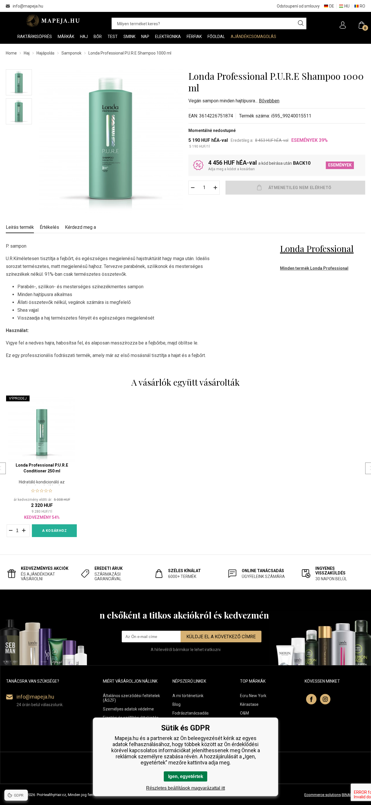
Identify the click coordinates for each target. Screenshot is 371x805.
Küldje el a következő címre (221, 636)
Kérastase (249, 704)
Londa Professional (317, 248)
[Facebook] (311, 699)
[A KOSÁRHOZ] (295, 188)
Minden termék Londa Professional (314, 268)
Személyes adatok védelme (128, 709)
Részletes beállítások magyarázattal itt (185, 788)
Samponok (71, 53)
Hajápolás (45, 53)
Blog (176, 704)
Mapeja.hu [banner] (53, 20)
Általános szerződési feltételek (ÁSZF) (131, 698)
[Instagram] (325, 699)
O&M (244, 713)
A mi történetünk (187, 695)
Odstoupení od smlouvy (298, 6)
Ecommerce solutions (322, 795)
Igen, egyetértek (185, 776)
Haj (27, 53)
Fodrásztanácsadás (190, 713)
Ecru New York (253, 695)
